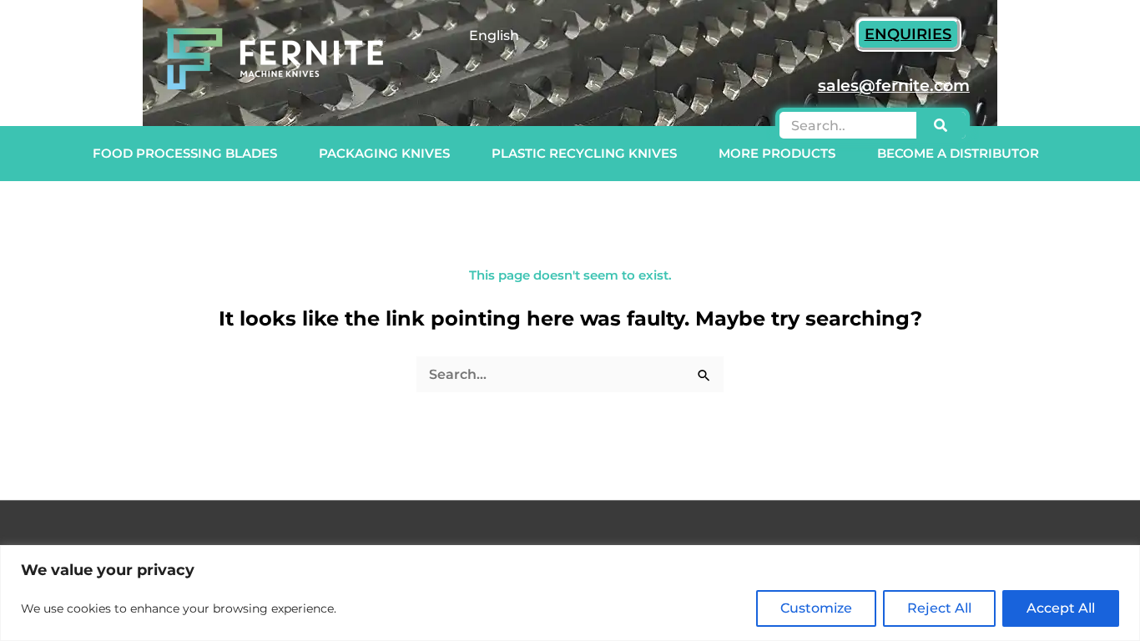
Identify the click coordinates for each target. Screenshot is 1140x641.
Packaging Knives (384, 153)
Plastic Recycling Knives (584, 153)
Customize (816, 608)
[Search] (941, 125)
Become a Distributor (958, 153)
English (494, 35)
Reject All (939, 608)
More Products (777, 153)
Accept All (1061, 608)
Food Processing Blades (185, 153)
